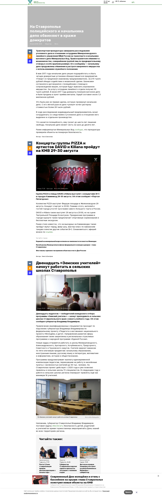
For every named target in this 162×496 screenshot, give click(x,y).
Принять (128, 492)
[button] (40, 479)
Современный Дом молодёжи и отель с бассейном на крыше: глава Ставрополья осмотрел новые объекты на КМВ (76, 479)
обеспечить (58, 426)
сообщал (79, 130)
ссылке (49, 232)
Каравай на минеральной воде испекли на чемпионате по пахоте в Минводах (66, 241)
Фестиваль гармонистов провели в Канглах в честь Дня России (61, 251)
